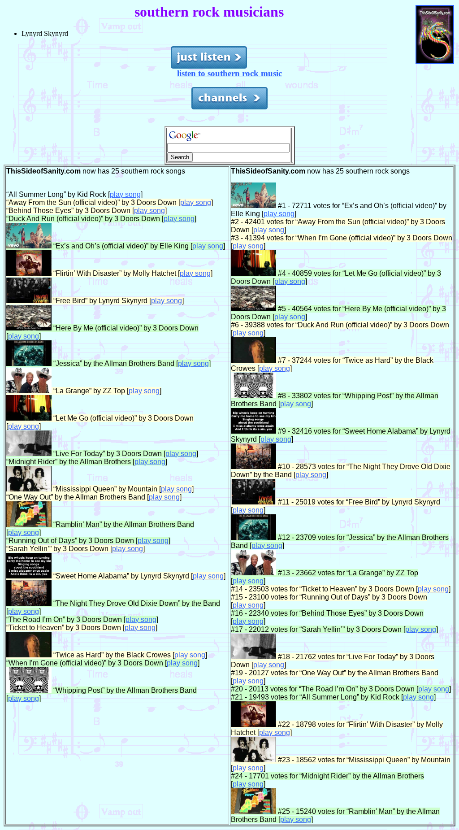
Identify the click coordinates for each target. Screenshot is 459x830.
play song (125, 194)
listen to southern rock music (229, 73)
